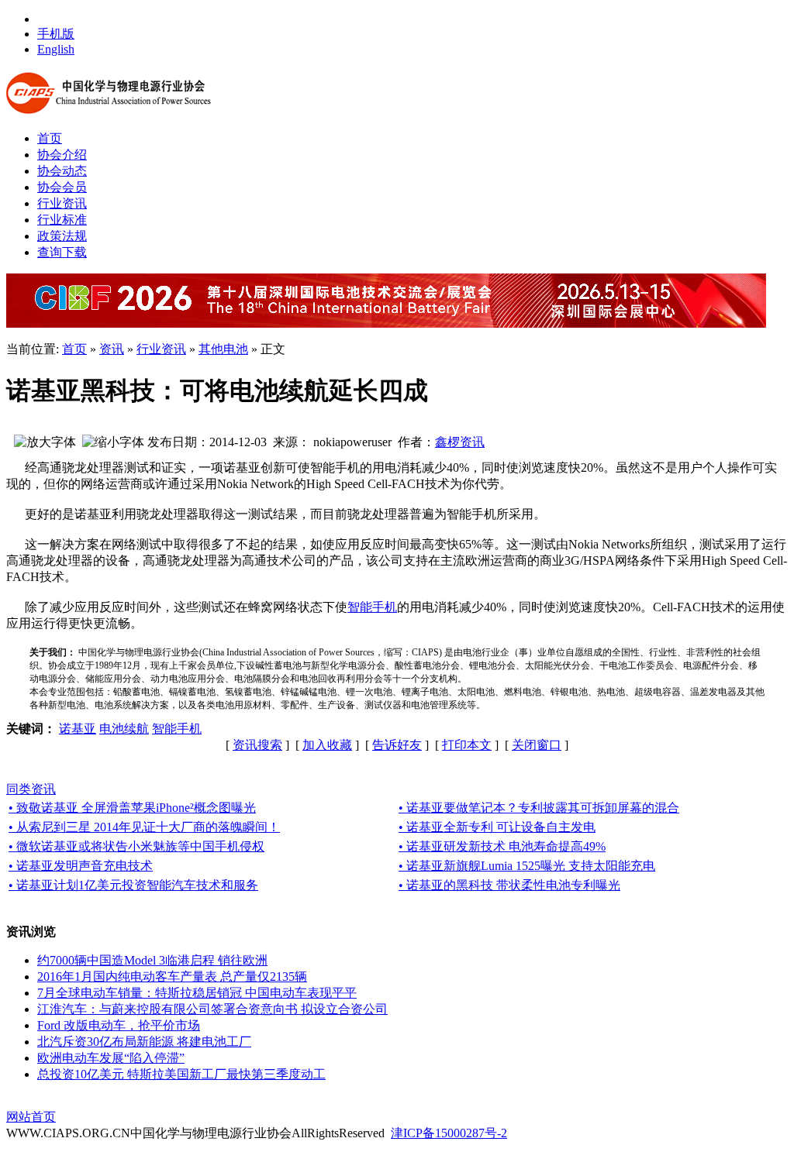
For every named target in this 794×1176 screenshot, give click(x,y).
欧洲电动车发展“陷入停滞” (111, 1057)
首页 (74, 349)
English (55, 49)
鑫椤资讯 (460, 442)
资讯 (111, 349)
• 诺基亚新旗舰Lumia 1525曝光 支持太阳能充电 (527, 865)
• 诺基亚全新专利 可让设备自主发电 (497, 827)
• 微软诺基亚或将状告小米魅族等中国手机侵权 (136, 846)
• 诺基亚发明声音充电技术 (81, 865)
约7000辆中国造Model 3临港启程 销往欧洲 (152, 960)
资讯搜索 (257, 744)
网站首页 (31, 1116)
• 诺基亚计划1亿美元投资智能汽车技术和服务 (133, 885)
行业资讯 (161, 349)
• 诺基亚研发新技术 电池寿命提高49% (502, 846)
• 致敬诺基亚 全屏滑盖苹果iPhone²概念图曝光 (132, 807)
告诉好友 (397, 744)
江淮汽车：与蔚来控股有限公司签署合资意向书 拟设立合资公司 (212, 1009)
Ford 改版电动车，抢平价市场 (118, 1025)
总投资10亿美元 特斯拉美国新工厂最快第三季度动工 (181, 1074)
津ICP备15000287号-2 (449, 1133)
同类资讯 (31, 789)
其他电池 (223, 349)
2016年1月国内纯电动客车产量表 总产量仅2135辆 (172, 976)
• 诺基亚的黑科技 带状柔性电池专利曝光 (509, 885)
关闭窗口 (536, 744)
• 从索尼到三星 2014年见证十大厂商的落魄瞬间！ (144, 827)
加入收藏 (327, 744)
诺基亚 (77, 728)
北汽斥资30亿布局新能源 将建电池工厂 (144, 1041)
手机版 (55, 33)
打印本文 (467, 744)
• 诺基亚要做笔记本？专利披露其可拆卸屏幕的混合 (539, 807)
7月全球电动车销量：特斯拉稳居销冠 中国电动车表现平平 (197, 992)
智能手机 (372, 607)
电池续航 (124, 728)
